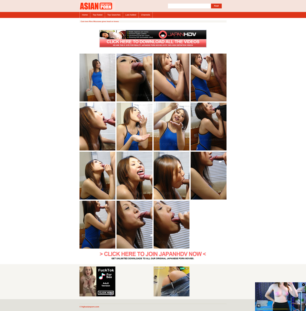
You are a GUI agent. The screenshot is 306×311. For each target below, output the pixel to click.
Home (85, 15)
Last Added (130, 15)
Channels (145, 15)
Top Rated (97, 15)
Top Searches (113, 15)
